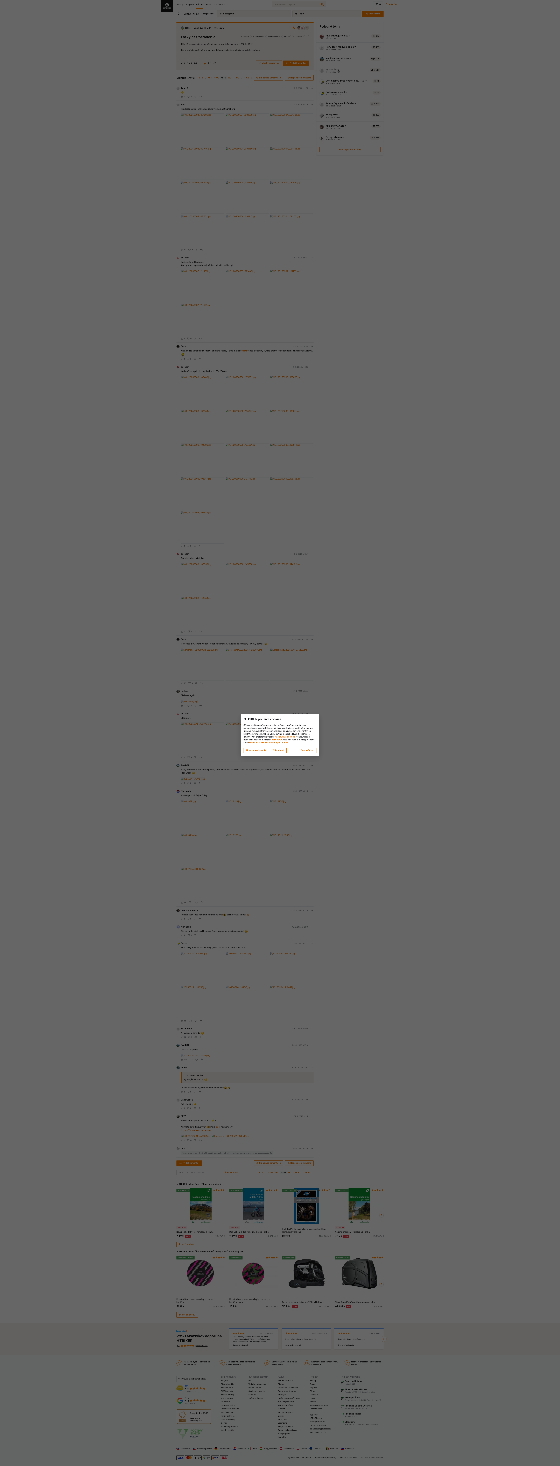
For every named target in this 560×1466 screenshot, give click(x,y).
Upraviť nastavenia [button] (256, 750)
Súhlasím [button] (307, 750)
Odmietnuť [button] (278, 750)
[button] (277, 740)
